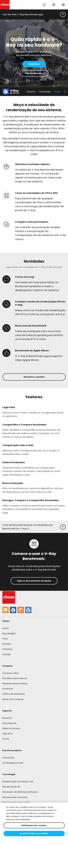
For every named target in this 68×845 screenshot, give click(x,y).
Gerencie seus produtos (14, 683)
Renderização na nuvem (15, 797)
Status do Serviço (11, 728)
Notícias (6, 643)
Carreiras (7, 649)
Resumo (31, 91)
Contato (6, 654)
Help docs (7, 733)
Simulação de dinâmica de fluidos (20, 791)
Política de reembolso (13, 693)
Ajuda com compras (13, 699)
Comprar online (10, 673)
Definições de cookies (34, 825)
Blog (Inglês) (8, 633)
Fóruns (5, 738)
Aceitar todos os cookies (34, 833)
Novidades (44, 91)
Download (7, 688)
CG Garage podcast (12, 762)
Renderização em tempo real (17, 781)
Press (5, 638)
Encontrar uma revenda (14, 678)
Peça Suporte (9, 723)
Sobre (5, 628)
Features (58, 91)
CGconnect (8, 757)
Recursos (7, 717)
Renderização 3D (11, 786)
